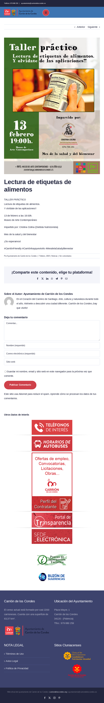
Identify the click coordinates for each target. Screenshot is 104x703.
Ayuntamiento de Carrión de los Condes (22, 256)
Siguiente (93, 27)
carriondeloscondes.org (58, 692)
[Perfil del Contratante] (52, 454)
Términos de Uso (15, 653)
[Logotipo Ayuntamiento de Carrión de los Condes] (20, 9)
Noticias (54, 256)
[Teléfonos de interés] (52, 422)
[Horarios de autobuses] (52, 438)
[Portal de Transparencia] (52, 514)
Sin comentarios (65, 256)
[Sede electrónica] (52, 531)
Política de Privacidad (17, 668)
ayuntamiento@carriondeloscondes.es (33, 3)
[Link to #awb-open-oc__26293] (46, 12)
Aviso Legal (12, 661)
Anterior (81, 27)
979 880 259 (14, 3)
